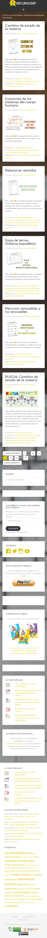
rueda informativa (19, 443)
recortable (8, 443)
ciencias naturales (22, 155)
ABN (6, 853)
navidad (33, 884)
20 (26, 458)
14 (16, 458)
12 (5, 458)
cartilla (34, 853)
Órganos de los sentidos (22, 222)
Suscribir (13, 529)
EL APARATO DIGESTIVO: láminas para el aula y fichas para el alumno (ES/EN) (27, 702)
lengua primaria (21, 874)
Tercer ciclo (35, 81)
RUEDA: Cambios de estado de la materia (21, 378)
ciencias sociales (26, 857)
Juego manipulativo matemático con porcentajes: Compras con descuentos (21, 816)
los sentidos (34, 225)
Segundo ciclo (15, 153)
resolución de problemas (10, 899)
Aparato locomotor (21, 286)
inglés (13, 871)
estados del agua (24, 440)
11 (39, 453)
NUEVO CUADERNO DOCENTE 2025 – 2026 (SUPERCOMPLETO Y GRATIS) (28, 693)
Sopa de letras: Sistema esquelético (20, 241)
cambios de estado (22, 84)
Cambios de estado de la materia (22, 27)
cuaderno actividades (29, 865)
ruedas (28, 443)
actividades (17, 853)
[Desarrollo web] (31, 930)
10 (33, 453)
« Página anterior (12, 453)
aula (28, 853)
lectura (33, 871)
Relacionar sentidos (20, 170)
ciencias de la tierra (23, 361)
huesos (32, 293)
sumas (39, 899)
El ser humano (28, 150)
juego (18, 871)
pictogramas (9, 893)
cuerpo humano (35, 155)
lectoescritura (25, 871)
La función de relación (32, 288)
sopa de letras (17, 86)
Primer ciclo (35, 222)
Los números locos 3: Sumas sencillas (23, 653)
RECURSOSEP (23, 3)
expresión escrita (31, 868)
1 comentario (30, 175)
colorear (36, 857)
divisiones (23, 868)
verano (31, 902)
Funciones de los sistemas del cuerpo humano (20, 102)
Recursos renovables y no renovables (22, 310)
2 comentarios (30, 248)
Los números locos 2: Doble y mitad (23, 650)
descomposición (14, 868)
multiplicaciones (23, 884)
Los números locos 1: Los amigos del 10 (23, 648)
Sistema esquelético (23, 291)
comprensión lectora (14, 865)
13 (11, 458)
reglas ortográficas (35, 896)
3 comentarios (30, 110)
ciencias (33, 438)
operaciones (10, 888)
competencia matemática (19, 860)
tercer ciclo (21, 902)
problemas (34, 893)
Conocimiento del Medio (13, 81)
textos (27, 902)
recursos (22, 364)
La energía (26, 356)
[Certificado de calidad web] (15, 930)
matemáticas (10, 879)
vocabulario (11, 906)
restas (21, 899)
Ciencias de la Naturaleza (24, 79)
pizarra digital (22, 892)
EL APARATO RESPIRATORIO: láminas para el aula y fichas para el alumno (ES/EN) (27, 717)
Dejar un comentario (30, 33)
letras (32, 875)
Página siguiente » (12, 463)
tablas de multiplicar (10, 902)
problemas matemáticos (14, 896)
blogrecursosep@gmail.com (16, 743)
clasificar (15, 364)
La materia (26, 81)
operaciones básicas (25, 889)
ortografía (36, 889)
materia (33, 440)
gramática (7, 871)
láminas (38, 874)
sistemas (8, 158)
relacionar (8, 228)
